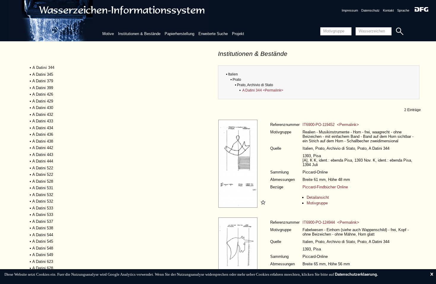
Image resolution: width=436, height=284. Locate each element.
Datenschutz (370, 10)
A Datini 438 (42, 141)
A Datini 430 (42, 107)
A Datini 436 (42, 134)
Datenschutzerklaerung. (356, 274)
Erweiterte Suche (213, 33)
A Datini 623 (42, 261)
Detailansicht (318, 197)
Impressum (350, 10)
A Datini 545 (42, 241)
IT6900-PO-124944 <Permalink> (331, 222)
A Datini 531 (42, 188)
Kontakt (388, 10)
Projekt (238, 33)
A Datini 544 (42, 235)
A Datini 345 (42, 74)
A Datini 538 (42, 228)
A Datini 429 (42, 101)
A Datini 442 (42, 148)
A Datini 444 (42, 161)
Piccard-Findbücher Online (325, 187)
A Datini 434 (42, 128)
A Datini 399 (42, 88)
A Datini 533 (42, 208)
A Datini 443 (42, 154)
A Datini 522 (42, 168)
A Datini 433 (42, 121)
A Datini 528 (42, 181)
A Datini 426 (42, 94)
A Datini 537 (42, 221)
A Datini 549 (42, 255)
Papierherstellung (179, 33)
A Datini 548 (42, 248)
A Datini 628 (42, 268)
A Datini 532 (42, 195)
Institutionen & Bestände (139, 33)
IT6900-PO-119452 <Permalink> (331, 124)
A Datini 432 (42, 114)
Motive (108, 33)
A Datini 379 (42, 81)
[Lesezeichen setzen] (262, 206)
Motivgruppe (317, 203)
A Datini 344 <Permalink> (262, 90)
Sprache (403, 10)
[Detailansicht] (238, 206)
